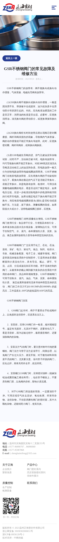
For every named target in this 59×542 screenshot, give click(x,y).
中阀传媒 (18, 538)
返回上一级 (11, 58)
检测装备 (7, 490)
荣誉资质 (7, 472)
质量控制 (7, 483)
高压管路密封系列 (36, 472)
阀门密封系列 (34, 469)
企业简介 (7, 469)
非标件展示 (33, 476)
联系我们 (32, 483)
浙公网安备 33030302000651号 (17, 531)
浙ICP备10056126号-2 (13, 534)
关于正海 (7, 464)
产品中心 (32, 464)
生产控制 (7, 487)
